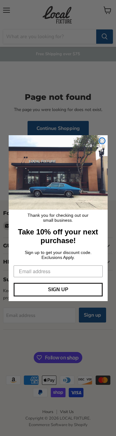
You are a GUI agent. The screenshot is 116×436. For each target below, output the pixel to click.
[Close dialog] (102, 141)
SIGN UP (58, 289)
